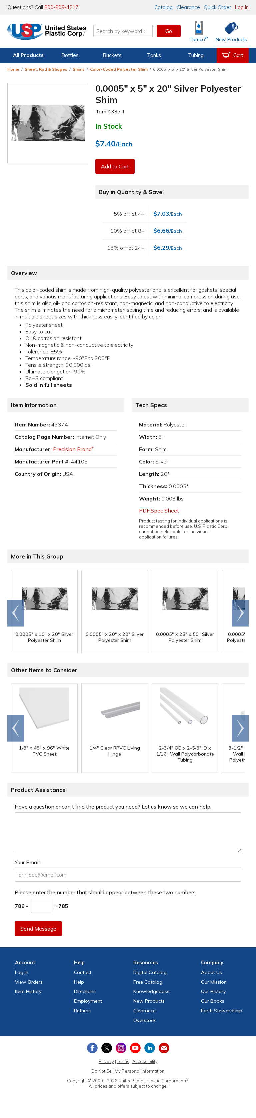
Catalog (163, 7)
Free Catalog (147, 982)
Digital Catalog (150, 972)
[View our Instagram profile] (121, 1048)
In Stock (108, 126)
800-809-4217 (61, 7)
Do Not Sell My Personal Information (128, 1071)
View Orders (29, 982)
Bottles (70, 55)
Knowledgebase (151, 991)
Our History (213, 991)
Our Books (212, 1001)
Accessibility (145, 1061)
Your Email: (28, 862)
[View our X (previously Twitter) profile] (106, 1048)
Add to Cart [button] (115, 166)
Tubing (196, 55)
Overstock (144, 1020)
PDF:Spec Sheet (159, 510)
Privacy (106, 1061)
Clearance (188, 7)
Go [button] (168, 31)
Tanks (154, 55)
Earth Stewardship (221, 1011)
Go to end (15, 613)
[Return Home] (46, 32)
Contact (82, 972)
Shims (79, 69)
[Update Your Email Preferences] (164, 1048)
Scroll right (240, 613)
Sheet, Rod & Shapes (46, 69)
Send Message (38, 928)
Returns (82, 1011)
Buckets (112, 55)
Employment (88, 1001)
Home (13, 69)
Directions (85, 991)
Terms (123, 1061)
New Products (149, 1001)
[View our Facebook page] (92, 1048)
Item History (28, 991)
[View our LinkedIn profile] (149, 1048)
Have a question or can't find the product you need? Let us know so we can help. (113, 806)
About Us (211, 972)
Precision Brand (73, 449)
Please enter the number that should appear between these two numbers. (106, 892)
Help (79, 982)
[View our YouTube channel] (135, 1048)
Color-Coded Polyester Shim (119, 69)
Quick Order (217, 7)
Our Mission (214, 982)
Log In (242, 7)
